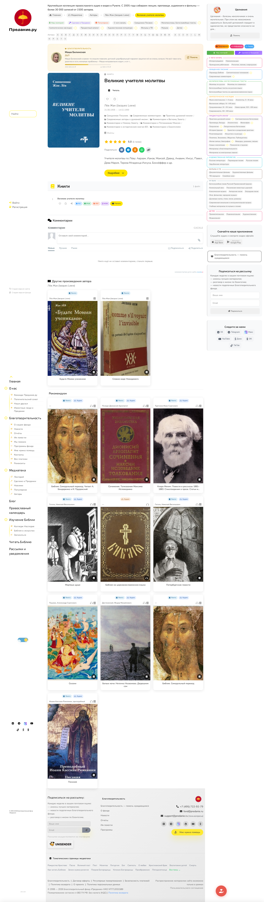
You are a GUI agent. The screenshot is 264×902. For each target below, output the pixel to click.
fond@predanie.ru (193, 811)
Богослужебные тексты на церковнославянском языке (230, 92)
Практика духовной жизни (219, 119)
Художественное (249, 214)
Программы (106, 829)
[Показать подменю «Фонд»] (6, 418)
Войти (15, 202)
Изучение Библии (22, 519)
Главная (14, 381)
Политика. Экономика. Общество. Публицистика (228, 138)
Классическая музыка (217, 191)
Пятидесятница (159, 869)
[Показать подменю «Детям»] (185, 28)
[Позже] (115, 99)
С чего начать (120, 23)
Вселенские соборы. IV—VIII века (222, 103)
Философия (244, 123)
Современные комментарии (220, 76)
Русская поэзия (252, 160)
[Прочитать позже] (65, 203)
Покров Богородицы (100, 869)
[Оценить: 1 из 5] (106, 142)
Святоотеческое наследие (60, 28)
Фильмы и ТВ (147, 28)
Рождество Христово (57, 865)
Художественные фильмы (243, 172)
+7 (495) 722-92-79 (191, 806)
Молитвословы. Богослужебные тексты (178, 23)
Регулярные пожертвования (107, 880)
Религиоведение (215, 134)
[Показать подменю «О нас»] (6, 388)
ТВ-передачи (214, 176)
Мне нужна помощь (190, 832)
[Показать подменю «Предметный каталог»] (102, 28)
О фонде (105, 810)
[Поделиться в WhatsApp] (142, 150)
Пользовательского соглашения (186, 888)
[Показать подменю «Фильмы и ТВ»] (156, 28)
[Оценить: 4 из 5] (120, 142)
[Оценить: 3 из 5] (115, 142)
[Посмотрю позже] (93, 292)
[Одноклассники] (28, 730)
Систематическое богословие (246, 119)
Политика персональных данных (103, 884)
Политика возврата (60, 884)
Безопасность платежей (137, 880)
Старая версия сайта (21, 289)
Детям (179, 28)
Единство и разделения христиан (241, 130)
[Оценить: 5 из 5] (124, 142)
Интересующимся (216, 61)
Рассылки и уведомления (19, 551)
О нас (13, 388)
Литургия (114, 865)
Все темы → (174, 869)
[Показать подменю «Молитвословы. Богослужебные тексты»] (199, 22)
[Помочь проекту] (221, 890)
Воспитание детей (178, 865)
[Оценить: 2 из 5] (111, 142)
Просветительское (216, 214)
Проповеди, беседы (217, 123)
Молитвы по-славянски (236, 84)
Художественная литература (120, 28)
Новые (51, 247)
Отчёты (104, 820)
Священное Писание (144, 23)
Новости (105, 815)
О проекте (78, 884)
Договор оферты (81, 880)
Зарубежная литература (219, 164)
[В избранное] (107, 99)
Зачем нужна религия (78, 869)
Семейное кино (228, 176)
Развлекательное (233, 214)
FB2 (79, 204)
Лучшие (63, 247)
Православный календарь (20, 510)
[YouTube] (31, 723)
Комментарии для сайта (189, 272)
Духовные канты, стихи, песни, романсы (225, 199)
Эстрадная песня (251, 191)
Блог (12, 501)
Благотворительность (25, 418)
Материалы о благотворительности (223, 149)
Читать (115, 90)
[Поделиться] (71, 203)
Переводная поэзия (235, 160)
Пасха (72, 865)
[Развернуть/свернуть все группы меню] (11, 377)
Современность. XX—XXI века (221, 111)
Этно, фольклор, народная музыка (223, 195)
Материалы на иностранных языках (223, 152)
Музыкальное (214, 218)
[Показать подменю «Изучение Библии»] (6, 519)
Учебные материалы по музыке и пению (225, 206)
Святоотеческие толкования (237, 72)
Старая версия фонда (21, 292)
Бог (123, 865)
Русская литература (217, 160)
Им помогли (107, 825)
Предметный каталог (90, 28)
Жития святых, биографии (219, 141)
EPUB (88, 204)
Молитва (104, 865)
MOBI (106, 204)
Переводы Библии (216, 72)
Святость (132, 865)
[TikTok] (18, 730)
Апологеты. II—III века (244, 100)
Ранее (74, 247)
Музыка (164, 28)
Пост (95, 865)
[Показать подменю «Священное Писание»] (156, 22)
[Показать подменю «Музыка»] (171, 28)
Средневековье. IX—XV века (220, 107)
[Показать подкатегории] (251, 73)
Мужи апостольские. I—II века (221, 100)
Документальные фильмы (219, 172)
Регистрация (19, 206)
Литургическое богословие (234, 126)
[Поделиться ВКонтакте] (121, 150)
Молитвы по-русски (217, 84)
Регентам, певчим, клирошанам (244, 65)
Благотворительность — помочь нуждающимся (125, 805)
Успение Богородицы (123, 869)
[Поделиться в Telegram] (128, 150)
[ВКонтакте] (12, 723)
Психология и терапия (239, 145)
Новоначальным (232, 61)
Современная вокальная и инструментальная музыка (230, 202)
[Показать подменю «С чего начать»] (129, 22)
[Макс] (25, 723)
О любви (142, 865)
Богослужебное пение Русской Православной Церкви (230, 184)
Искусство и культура (233, 134)
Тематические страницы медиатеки (72, 858)
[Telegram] (19, 723)
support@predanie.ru (183, 816)
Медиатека (17, 470)
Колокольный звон (216, 188)
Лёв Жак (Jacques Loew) (120, 105)
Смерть (192, 865)
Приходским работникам (219, 65)
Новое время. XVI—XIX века (246, 107)
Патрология (214, 126)
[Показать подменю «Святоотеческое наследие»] (75, 28)
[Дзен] (23, 730)
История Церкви (215, 130)
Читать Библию (20, 542)
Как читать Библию (57, 869)
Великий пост (83, 865)
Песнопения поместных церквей (239, 188)
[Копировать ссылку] (148, 150)
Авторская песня (235, 191)
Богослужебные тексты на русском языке (225, 88)
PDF (97, 204)
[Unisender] (60, 844)
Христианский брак (158, 865)
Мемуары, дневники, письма (246, 141)
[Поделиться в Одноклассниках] (135, 150)
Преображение (142, 869)
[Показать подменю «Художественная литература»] (135, 28)
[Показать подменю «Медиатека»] (6, 470)
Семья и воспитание (217, 145)
